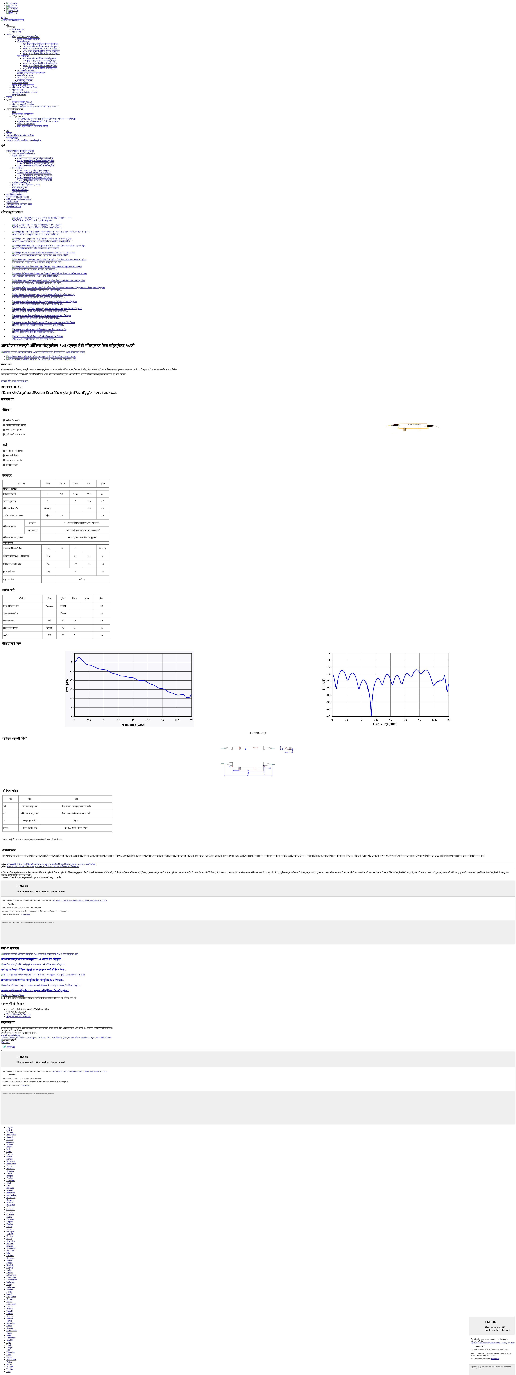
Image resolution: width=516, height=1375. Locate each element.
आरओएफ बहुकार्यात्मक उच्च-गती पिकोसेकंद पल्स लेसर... (33, 332)
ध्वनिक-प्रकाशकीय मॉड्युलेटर (28, 39)
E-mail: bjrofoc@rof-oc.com (18, 1014)
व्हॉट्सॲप (11, 1047)
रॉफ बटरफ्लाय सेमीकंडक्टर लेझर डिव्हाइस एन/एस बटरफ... (34, 269)
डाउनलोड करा (22, 381)
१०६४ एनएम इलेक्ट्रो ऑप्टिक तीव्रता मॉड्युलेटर (41, 49)
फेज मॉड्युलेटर (23, 56)
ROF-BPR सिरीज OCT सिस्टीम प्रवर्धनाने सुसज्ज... (32, 220)
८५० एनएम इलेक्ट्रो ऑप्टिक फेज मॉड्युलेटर (39, 61)
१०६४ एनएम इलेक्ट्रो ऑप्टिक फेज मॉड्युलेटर (40, 63)
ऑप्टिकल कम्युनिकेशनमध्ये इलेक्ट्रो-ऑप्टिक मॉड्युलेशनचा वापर (36, 107)
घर (7, 24)
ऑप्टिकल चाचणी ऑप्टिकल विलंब (24, 92)
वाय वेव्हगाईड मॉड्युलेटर (26, 70)
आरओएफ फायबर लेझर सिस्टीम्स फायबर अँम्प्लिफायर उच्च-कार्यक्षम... (38, 325)
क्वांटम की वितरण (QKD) (22, 102)
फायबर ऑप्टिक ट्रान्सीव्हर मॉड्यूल (81, 1038)
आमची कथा (16, 32)
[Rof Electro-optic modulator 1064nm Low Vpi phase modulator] (33, 964)
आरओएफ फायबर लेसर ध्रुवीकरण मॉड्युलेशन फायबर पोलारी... (36, 318)
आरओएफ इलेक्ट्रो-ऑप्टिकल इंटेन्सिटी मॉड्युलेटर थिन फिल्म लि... (37, 290)
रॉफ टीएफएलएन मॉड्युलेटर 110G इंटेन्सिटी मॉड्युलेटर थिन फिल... (37, 262)
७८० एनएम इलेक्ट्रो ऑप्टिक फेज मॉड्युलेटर (39, 58)
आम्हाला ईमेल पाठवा (8, 381)
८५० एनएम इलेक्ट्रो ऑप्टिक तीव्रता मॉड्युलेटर (40, 46)
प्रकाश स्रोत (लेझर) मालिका (23, 85)
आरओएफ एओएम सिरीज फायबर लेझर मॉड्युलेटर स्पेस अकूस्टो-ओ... (37, 304)
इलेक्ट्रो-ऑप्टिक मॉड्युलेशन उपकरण (31, 73)
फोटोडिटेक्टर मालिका (20, 82)
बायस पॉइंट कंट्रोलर (25, 75)
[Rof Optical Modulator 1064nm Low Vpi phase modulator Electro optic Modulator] (41, 985)
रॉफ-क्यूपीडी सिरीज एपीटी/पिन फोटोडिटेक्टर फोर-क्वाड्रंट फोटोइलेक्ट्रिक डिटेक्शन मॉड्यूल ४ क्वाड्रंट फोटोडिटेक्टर (51, 864)
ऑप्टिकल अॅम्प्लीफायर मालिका (24, 87)
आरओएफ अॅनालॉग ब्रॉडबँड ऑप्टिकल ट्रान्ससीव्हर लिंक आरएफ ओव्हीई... (40, 255)
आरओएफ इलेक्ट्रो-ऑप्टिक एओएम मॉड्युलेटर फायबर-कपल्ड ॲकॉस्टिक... (40, 311)
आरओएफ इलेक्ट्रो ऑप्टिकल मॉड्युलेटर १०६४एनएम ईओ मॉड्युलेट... (32, 959)
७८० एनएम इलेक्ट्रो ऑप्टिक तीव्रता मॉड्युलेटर (40, 44)
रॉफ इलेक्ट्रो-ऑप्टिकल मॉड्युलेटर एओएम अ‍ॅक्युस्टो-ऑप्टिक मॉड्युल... (38, 297)
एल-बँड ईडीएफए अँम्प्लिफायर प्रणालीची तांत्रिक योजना (38, 121)
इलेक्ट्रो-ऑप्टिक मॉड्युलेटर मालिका (25, 36)
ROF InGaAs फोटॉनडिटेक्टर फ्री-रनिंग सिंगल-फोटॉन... (34, 339)
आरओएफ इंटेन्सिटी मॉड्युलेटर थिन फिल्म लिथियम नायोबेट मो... (36, 234)
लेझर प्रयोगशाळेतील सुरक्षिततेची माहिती (32, 126)
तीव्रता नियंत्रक (23, 41)
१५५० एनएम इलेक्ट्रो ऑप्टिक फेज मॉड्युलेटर (40, 68)
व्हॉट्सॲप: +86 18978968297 (18, 1016)
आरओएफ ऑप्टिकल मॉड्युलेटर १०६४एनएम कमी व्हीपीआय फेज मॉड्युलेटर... (35, 990)
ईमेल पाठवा (5, 1042)
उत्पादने (9, 34)
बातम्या (9, 97)
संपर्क (14, 111)
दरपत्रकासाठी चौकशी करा (11, 1030)
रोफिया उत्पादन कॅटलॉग (26, 123)
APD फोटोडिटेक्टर (103, 1038)
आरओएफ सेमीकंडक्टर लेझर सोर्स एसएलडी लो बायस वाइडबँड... (36, 248)
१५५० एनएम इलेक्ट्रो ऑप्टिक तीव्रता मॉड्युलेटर (41, 53)
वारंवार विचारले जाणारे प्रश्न (22, 114)
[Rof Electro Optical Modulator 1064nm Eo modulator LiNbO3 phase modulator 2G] (39, 954)
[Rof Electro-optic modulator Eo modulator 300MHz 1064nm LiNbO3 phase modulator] (43, 975)
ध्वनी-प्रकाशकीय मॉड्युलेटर (56, 1038)
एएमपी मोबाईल (14, 1035)
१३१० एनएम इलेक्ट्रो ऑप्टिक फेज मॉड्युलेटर (40, 65)
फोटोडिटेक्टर (21, 1038)
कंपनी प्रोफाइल (18, 29)
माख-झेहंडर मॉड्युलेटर (36, 1038)
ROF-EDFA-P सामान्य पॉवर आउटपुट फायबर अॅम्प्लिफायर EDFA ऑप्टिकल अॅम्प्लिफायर (43, 866)
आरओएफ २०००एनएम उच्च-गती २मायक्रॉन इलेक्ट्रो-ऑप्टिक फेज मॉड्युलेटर (41, 241)
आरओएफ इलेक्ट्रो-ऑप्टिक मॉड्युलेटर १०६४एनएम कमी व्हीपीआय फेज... (33, 969)
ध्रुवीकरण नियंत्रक (25, 80)
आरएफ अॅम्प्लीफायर (25, 78)
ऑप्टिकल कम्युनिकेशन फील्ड (23, 104)
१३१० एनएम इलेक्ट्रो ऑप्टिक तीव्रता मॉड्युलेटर (41, 51)
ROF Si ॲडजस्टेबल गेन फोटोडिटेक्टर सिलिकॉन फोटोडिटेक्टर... (37, 227)
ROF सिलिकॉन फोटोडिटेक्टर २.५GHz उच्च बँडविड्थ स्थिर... (36, 276)
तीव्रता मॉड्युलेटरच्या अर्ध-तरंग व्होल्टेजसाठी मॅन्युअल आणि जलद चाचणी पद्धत (46, 119)
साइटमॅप (4, 1035)
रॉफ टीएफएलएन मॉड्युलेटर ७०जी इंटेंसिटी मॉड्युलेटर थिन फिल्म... (37, 283)
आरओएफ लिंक (17, 90)
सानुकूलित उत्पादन (19, 94)
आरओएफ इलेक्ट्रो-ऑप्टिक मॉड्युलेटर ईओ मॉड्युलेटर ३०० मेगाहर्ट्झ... (32, 980)
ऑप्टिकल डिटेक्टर (8, 1038)
